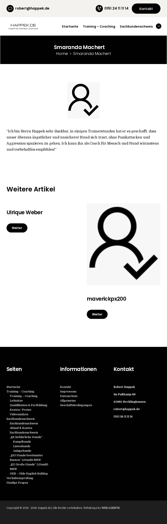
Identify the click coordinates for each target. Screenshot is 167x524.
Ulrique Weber (24, 212)
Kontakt (65, 387)
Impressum (68, 391)
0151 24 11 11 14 (123, 416)
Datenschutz (69, 396)
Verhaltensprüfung (20, 478)
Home (62, 53)
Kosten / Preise (20, 409)
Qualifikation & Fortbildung (28, 405)
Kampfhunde (22, 441)
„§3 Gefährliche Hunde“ (26, 437)
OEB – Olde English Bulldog (29, 473)
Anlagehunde (22, 450)
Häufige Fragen (17, 482)
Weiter (17, 228)
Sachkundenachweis (21, 418)
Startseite (13, 387)
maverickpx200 (106, 298)
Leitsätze (16, 400)
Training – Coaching (20, 391)
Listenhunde (21, 446)
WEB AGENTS (110, 507)
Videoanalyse (19, 414)
